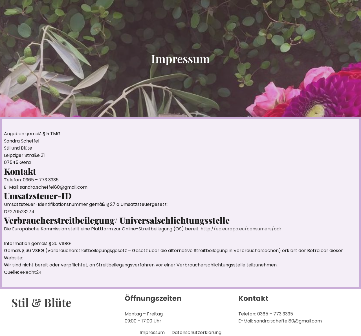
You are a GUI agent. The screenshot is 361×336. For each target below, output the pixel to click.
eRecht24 (31, 272)
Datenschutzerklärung (196, 332)
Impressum (152, 332)
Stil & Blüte (41, 302)
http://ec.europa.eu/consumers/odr (241, 229)
